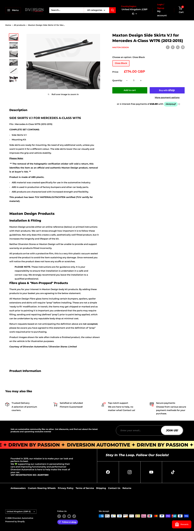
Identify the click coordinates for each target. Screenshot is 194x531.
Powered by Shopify (15, 521)
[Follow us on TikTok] (74, 516)
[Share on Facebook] (168, 47)
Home (8, 25)
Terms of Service (85, 488)
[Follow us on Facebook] (59, 516)
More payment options (167, 97)
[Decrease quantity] (127, 80)
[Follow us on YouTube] (69, 516)
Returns (126, 488)
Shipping (101, 488)
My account (162, 13)
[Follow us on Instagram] (64, 516)
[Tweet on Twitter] (178, 47)
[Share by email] (183, 47)
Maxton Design (120, 47)
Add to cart (130, 90)
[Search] (112, 10)
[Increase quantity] (141, 80)
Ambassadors (18, 488)
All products (19, 25)
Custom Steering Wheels (42, 488)
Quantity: (117, 80)
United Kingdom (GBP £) (19, 511)
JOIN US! (172, 430)
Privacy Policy (66, 488)
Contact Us (114, 488)
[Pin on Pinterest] (173, 47)
